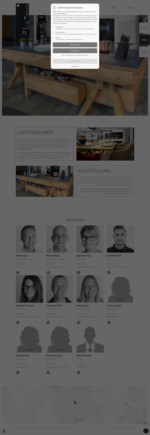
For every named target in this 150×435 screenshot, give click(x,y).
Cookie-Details (75, 66)
